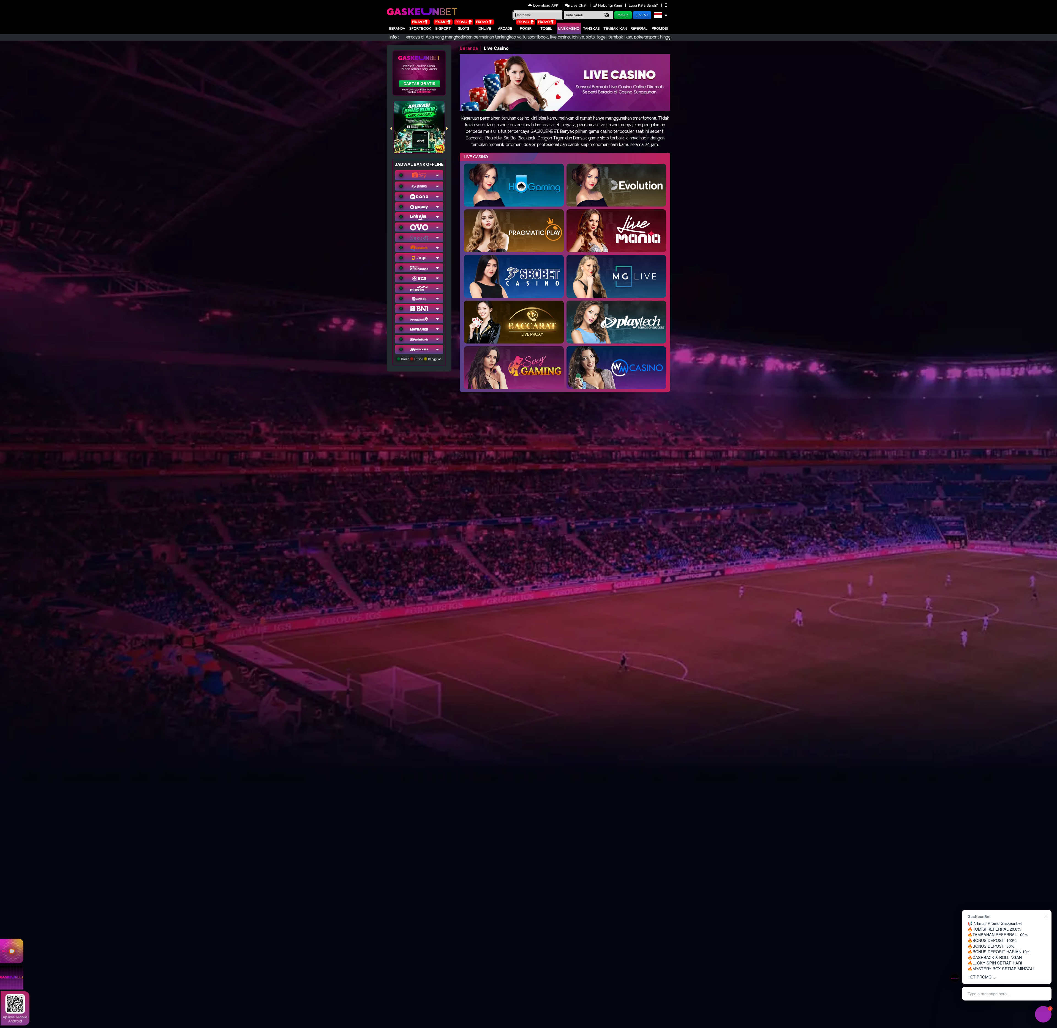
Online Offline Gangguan (421, 359)
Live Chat (578, 5)
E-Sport (443, 29)
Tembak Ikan (615, 29)
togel (546, 29)
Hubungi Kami (610, 5)
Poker (526, 29)
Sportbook (420, 29)
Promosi (660, 29)
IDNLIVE (484, 29)
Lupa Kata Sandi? (644, 5)
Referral (639, 29)
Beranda (397, 29)
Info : (394, 37)
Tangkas (591, 29)
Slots (463, 29)
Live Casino (568, 29)
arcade (505, 29)
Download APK (545, 5)
